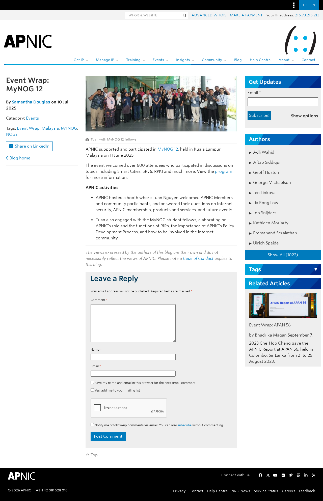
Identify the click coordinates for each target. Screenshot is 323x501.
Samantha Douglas (31, 102)
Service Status (266, 491)
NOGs (11, 134)
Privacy (179, 491)
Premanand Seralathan (275, 233)
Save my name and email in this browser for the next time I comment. (145, 383)
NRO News (240, 491)
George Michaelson (272, 182)
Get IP (79, 60)
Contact (308, 60)
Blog (238, 60)
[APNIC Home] (28, 40)
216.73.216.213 (307, 15)
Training (133, 60)
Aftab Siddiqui (266, 162)
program (223, 171)
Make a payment (246, 15)
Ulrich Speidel (266, 243)
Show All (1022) (283, 255)
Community (212, 60)
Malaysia (50, 128)
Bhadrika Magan (271, 335)
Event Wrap (28, 128)
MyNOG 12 (167, 149)
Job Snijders (264, 212)
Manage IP (105, 60)
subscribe (185, 425)
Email (96, 366)
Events (158, 60)
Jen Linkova (264, 192)
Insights (183, 60)
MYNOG (69, 128)
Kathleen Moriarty (270, 222)
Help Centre (260, 60)
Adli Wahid (263, 152)
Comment (99, 300)
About (284, 60)
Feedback (307, 491)
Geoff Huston (266, 172)
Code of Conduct (198, 258)
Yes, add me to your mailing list (117, 390)
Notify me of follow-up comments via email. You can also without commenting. (159, 425)
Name (96, 349)
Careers (288, 491)
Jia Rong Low (265, 202)
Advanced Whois (209, 15)
